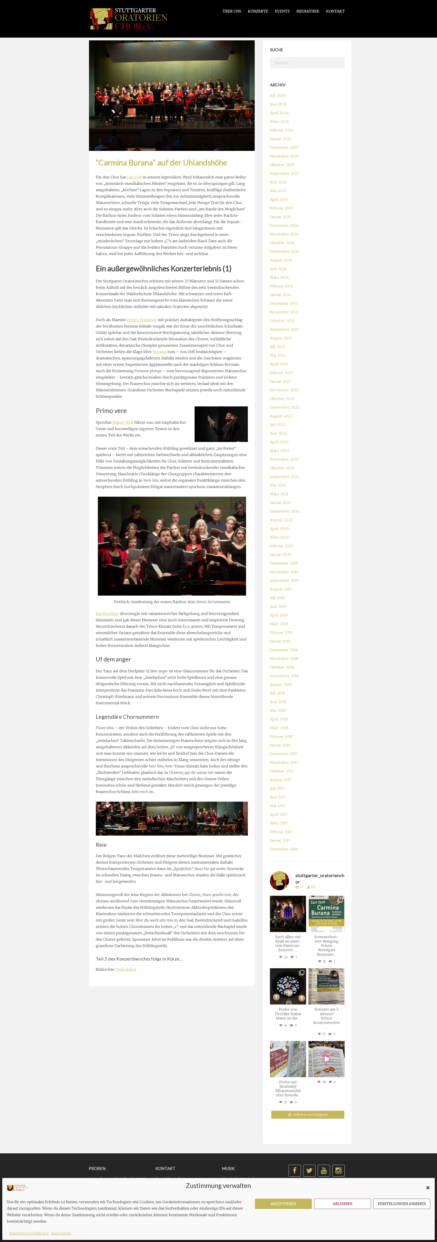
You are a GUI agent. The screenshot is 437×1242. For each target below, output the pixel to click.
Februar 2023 (281, 372)
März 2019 (279, 624)
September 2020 (285, 511)
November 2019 (284, 572)
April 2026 (279, 113)
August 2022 (281, 416)
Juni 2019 (278, 606)
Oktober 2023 (282, 320)
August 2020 (281, 520)
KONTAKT (335, 11)
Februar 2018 (281, 736)
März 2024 (279, 277)
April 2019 (279, 615)
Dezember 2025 (284, 147)
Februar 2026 (281, 130)
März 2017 (279, 823)
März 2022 (279, 450)
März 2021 (279, 494)
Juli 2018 (277, 693)
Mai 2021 (278, 485)
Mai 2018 (278, 710)
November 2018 (284, 658)
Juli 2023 (277, 346)
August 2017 (280, 779)
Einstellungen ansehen (402, 1204)
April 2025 (279, 199)
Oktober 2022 (282, 398)
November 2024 (284, 234)
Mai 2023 (278, 355)
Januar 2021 (280, 502)
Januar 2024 (280, 294)
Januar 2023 (280, 381)
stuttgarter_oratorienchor (289, 901)
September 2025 (284, 173)
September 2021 (284, 476)
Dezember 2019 (284, 563)
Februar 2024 (281, 286)
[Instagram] (302, 927)
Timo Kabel (126, 969)
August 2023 (281, 338)
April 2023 (279, 364)
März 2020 (279, 537)
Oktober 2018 (282, 667)
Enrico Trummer (142, 320)
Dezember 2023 (284, 303)
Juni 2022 (278, 433)
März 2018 (279, 728)
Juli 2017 (277, 788)
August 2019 (281, 589)
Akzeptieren (283, 1204)
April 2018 (279, 719)
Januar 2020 (280, 554)
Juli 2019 (277, 598)
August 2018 (281, 684)
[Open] (288, 914)
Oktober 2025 (282, 165)
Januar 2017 (280, 840)
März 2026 (279, 121)
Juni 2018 (278, 702)
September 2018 (284, 676)
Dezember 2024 (284, 225)
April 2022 (279, 442)
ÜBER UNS (232, 11)
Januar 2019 (280, 641)
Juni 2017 (278, 797)
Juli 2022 (278, 424)
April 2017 (278, 814)
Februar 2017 (281, 831)
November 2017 (284, 762)
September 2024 (284, 251)
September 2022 (285, 407)
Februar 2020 (281, 546)
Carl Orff (134, 177)
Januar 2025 (280, 216)
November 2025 (284, 156)
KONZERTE (258, 11)
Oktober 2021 (282, 468)
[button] (428, 1187)
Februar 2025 (281, 208)
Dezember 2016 (284, 849)
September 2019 (284, 580)
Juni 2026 (278, 104)
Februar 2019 (281, 632)
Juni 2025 (278, 182)
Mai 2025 (278, 190)
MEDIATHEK (307, 11)
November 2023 (284, 312)
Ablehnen (342, 1204)
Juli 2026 (278, 95)
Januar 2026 (280, 139)
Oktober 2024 (282, 242)
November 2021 (284, 459)
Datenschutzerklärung (29, 1233)
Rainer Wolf (123, 422)
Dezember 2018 (284, 650)
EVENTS (282, 11)
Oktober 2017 (282, 771)
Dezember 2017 (283, 753)
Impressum (61, 1233)
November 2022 (284, 390)
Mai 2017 (277, 805)
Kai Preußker (107, 613)
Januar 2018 (280, 745)
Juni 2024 (278, 268)
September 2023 (284, 329)
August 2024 (281, 260)
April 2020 (279, 528)
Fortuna (159, 351)
